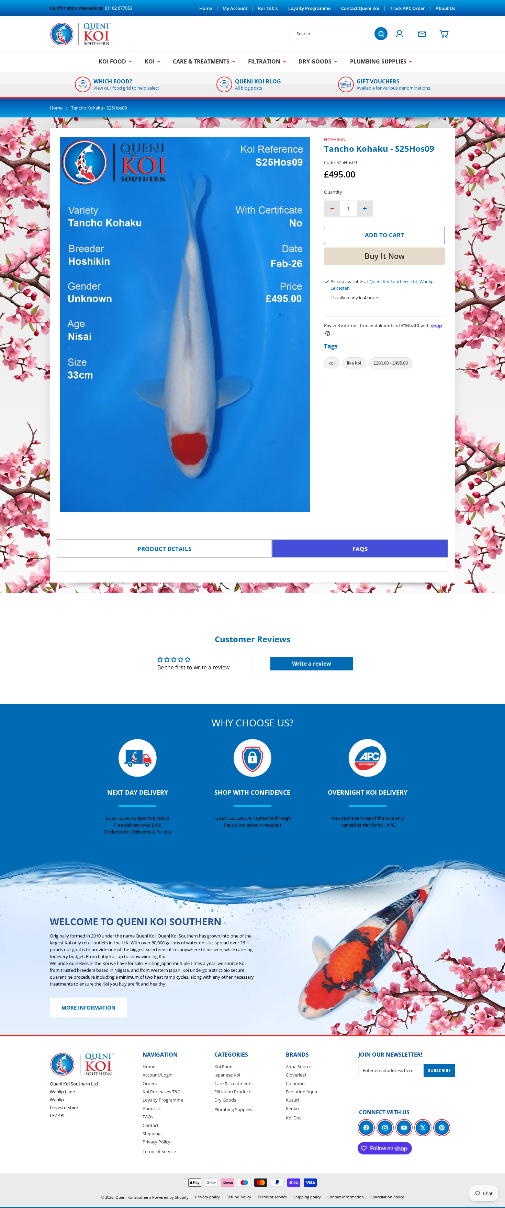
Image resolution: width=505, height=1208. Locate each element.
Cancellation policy (387, 1196)
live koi (354, 363)
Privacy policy (207, 1196)
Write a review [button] (311, 663)
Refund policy (238, 1196)
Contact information (345, 1196)
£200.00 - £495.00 (390, 363)
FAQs (148, 1117)
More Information (88, 1007)
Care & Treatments (233, 1083)
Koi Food (223, 1066)
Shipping (151, 1133)
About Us (152, 1108)
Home (56, 108)
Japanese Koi (227, 1075)
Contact (151, 1125)
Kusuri (292, 1100)
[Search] (381, 33)
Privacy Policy (156, 1142)
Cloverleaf (296, 1075)
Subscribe (439, 1070)
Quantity (333, 192)
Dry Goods (225, 1100)
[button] (444, 33)
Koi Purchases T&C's (163, 1092)
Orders (150, 1083)
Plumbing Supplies (233, 1109)
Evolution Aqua (301, 1092)
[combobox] (335, 33)
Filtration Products (233, 1092)
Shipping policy (307, 1196)
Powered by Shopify (170, 1197)
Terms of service (272, 1196)
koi (331, 363)
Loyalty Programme (163, 1100)
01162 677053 (118, 8)
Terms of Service (159, 1151)
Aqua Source (299, 1066)
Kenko (292, 1108)
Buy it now (384, 256)
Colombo (295, 1083)
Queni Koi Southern (133, 1197)
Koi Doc (293, 1118)
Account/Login (157, 1075)
